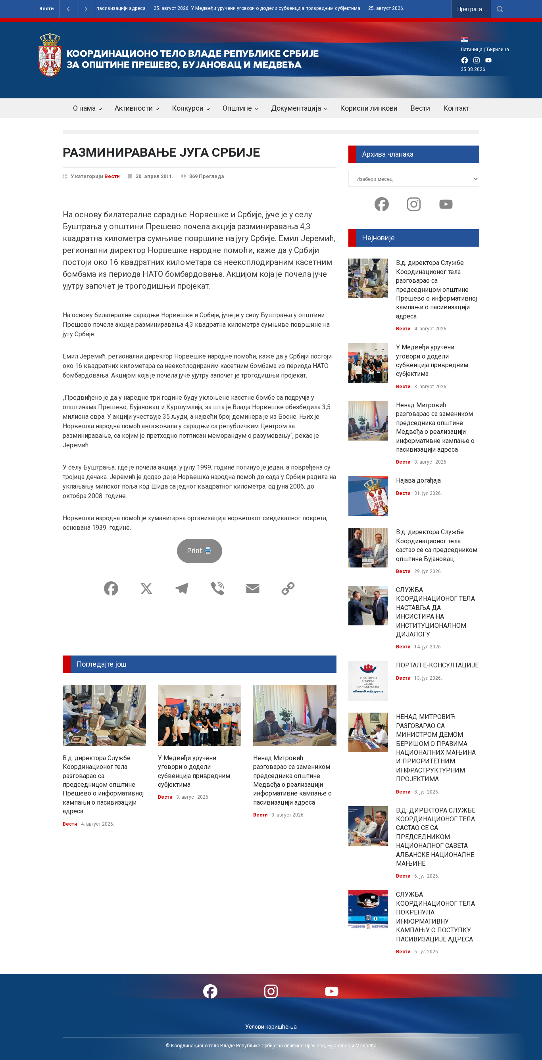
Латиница (471, 49)
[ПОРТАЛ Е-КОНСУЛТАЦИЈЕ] (368, 681)
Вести (46, 9)
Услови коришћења (271, 1027)
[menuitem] (466, 39)
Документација (296, 108)
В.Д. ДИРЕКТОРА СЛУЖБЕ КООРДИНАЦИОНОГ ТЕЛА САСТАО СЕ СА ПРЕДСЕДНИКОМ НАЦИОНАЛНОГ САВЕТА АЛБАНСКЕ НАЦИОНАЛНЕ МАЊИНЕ (435, 837)
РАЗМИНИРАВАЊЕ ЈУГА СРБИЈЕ (161, 152)
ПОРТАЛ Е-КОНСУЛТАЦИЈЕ (437, 665)
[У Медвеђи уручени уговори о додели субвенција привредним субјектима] (199, 715)
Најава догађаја (418, 480)
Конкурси (188, 108)
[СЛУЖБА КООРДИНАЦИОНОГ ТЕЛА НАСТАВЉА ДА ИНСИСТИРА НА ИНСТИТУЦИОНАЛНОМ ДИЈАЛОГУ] (368, 605)
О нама (84, 108)
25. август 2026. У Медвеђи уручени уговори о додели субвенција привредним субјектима (222, 8)
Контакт (456, 108)
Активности (134, 108)
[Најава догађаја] (368, 496)
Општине (237, 108)
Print (195, 550)
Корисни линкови (369, 108)
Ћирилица (497, 49)
